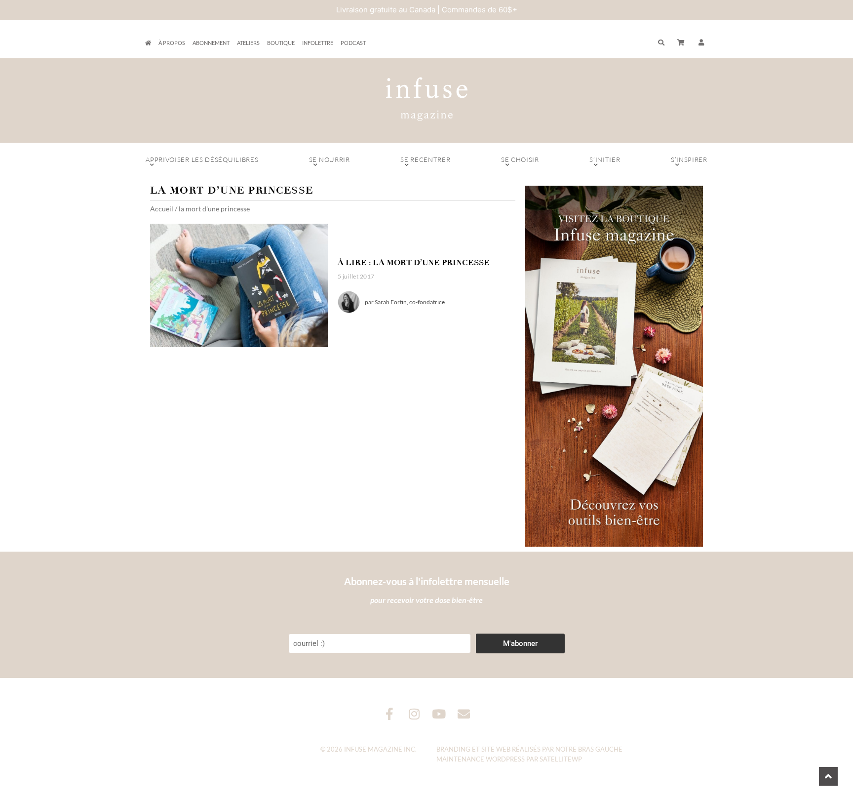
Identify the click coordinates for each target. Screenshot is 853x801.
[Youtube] (439, 714)
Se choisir (520, 159)
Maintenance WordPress (480, 759)
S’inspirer (689, 159)
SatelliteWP (561, 759)
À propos (171, 43)
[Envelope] (464, 714)
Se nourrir (329, 159)
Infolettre (317, 43)
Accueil (161, 208)
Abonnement (211, 43)
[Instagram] (414, 714)
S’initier (604, 159)
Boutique (281, 43)
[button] (701, 43)
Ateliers (248, 43)
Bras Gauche (600, 749)
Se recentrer (425, 159)
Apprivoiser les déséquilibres (202, 159)
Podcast (353, 43)
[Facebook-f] (390, 714)
